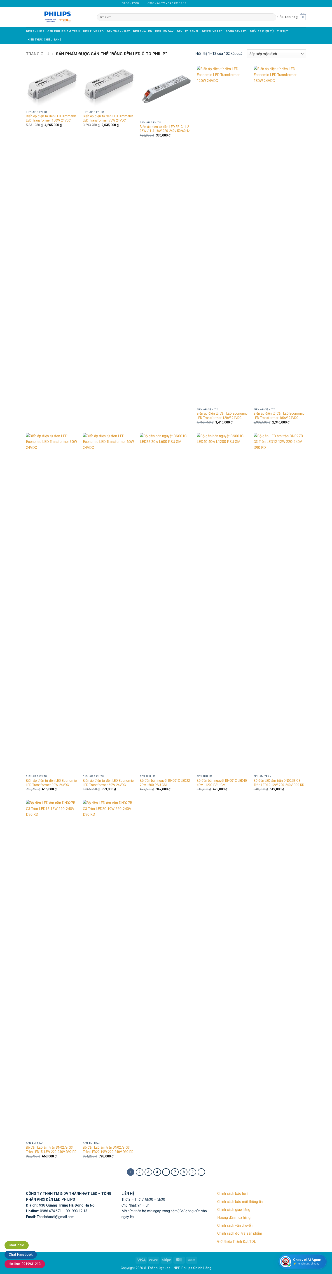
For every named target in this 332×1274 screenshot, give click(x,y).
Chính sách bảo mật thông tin (240, 1202)
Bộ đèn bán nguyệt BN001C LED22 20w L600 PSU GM (165, 783)
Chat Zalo (16, 1245)
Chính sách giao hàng (233, 1209)
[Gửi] (272, 17)
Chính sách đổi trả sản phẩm (239, 1233)
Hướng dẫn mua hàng (233, 1217)
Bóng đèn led (236, 31)
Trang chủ (37, 53)
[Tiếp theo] (201, 1172)
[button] (291, 17)
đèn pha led (142, 31)
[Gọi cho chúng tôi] (203, 3)
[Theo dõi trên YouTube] (212, 3)
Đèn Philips (35, 31)
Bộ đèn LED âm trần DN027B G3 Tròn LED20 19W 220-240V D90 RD (108, 1150)
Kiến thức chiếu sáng (44, 39)
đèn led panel (188, 31)
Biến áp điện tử (262, 31)
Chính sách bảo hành (233, 1193)
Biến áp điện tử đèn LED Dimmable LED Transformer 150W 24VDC (51, 118)
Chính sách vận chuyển (235, 1225)
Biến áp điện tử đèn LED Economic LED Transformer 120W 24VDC (222, 416)
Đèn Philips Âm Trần (63, 31)
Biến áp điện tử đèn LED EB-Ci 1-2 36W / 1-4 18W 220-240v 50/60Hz (165, 129)
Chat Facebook (21, 1254)
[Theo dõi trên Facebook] (194, 3)
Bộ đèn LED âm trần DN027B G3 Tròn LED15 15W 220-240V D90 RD (51, 1150)
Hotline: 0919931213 (25, 1264)
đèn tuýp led (93, 31)
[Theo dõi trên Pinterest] (207, 3)
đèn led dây (164, 31)
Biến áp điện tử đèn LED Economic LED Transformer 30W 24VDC (51, 783)
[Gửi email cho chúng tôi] (199, 3)
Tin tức (283, 31)
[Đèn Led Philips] (58, 17)
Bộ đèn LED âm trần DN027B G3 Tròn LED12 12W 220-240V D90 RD (279, 783)
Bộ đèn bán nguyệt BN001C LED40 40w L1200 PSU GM (222, 783)
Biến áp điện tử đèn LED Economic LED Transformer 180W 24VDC (279, 416)
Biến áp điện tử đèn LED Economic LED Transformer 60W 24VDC (108, 783)
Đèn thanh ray (118, 31)
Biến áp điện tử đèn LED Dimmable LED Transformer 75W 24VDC (108, 118)
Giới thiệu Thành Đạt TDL (236, 1241)
